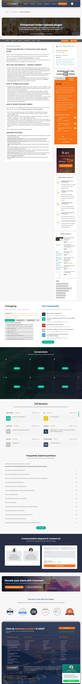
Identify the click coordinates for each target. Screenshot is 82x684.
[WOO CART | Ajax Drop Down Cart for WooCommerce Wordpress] (59, 260)
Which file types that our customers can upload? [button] (16, 498)
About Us (54, 4)
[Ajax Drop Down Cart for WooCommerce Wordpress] (59, 238)
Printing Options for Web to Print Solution (69, 272)
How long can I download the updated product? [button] (15, 518)
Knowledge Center (46, 647)
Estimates (27, 644)
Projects (26, 647)
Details (7, 40)
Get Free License (62, 3)
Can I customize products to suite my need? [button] (15, 510)
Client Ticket (27, 642)
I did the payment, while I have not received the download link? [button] (19, 514)
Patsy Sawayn (57, 322)
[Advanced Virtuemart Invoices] (56, 124)
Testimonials (63, 642)
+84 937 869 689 (16, 557)
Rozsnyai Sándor (58, 326)
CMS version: (58, 57)
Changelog (13, 40)
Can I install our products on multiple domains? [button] (15, 486)
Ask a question (48, 342)
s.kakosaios (57, 331)
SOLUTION (39, 4)
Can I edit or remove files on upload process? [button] (15, 470)
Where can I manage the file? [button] (11, 494)
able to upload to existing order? (54, 313)
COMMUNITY (47, 4)
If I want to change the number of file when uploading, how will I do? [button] (20, 490)
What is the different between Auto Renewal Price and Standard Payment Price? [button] (22, 522)
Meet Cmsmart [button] (63, 637)
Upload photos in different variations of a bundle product (60, 329)
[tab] (41, 464)
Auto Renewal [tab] (59, 78)
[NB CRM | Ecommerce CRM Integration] (59, 267)
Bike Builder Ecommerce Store (13, 642)
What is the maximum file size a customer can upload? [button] (17, 474)
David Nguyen (54, 668)
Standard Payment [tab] (71, 79)
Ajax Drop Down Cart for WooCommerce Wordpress (69, 239)
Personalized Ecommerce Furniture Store (12, 648)
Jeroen (56, 315)
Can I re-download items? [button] (11, 502)
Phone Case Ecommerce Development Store (12, 660)
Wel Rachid (57, 338)
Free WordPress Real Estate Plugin (68, 252)
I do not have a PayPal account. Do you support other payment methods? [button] (21, 506)
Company (45, 644)
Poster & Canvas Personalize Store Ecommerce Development (14, 645)
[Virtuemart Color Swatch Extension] (56, 118)
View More (41, 527)
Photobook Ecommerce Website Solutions (14, 657)
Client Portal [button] (28, 637)
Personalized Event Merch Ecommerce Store (12, 654)
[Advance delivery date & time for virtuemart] (56, 128)
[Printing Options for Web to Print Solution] (59, 273)
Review (33, 40)
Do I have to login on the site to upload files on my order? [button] (17, 463)
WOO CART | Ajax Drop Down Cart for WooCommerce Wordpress (68, 259)
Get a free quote (67, 628)
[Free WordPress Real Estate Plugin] (59, 253)
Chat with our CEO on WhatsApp (67, 631)
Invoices (45, 649)
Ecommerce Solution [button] (12, 637)
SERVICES (26, 4)
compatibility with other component (55, 324)
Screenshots (27, 40)
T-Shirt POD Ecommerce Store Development (13, 663)
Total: (62, 136)
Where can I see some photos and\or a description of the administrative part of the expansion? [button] (26, 478)
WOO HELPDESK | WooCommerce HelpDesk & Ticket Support (69, 246)
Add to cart (65, 142)
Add (75, 117)
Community (19, 40)
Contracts (27, 646)
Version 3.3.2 (58, 55)
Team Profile (45, 642)
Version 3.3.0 (31, 320)
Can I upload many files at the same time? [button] (14, 482)
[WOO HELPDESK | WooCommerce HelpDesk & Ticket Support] (58, 244)
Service (44, 646)
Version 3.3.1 (20, 320)
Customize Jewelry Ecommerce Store (14, 651)
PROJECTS (32, 4)
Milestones (27, 649)
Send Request (59, 565)
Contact (39, 40)
